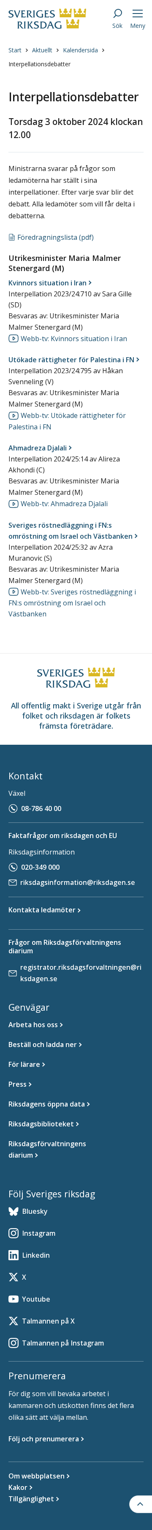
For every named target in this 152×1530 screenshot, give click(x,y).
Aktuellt (42, 50)
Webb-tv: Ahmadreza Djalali (64, 503)
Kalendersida (80, 50)
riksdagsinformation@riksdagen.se (77, 882)
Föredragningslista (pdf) (55, 237)
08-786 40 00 (41, 808)
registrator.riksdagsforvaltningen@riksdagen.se (80, 973)
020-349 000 (40, 867)
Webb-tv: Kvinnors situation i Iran (74, 338)
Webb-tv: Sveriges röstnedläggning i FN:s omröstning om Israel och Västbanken (72, 603)
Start (15, 50)
